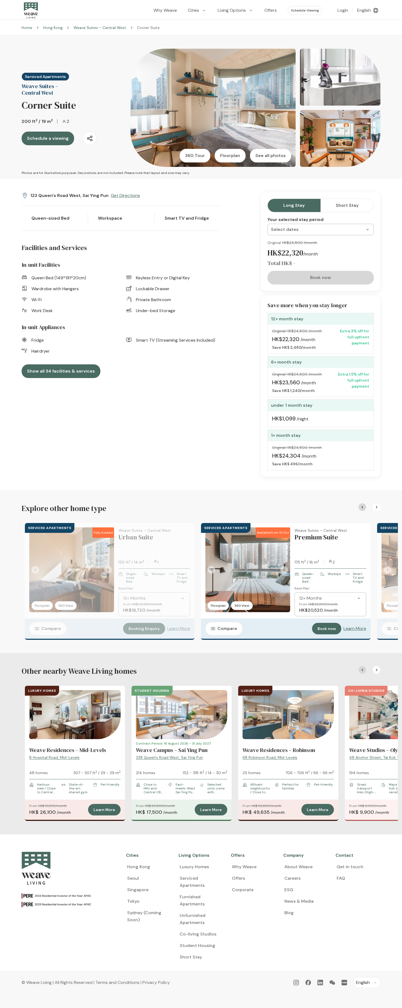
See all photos (270, 155)
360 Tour (195, 155)
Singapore (137, 890)
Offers (238, 878)
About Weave (298, 867)
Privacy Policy (156, 982)
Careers (292, 878)
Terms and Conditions (117, 982)
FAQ (341, 878)
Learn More (178, 628)
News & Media (299, 901)
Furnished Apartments (192, 900)
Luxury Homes (194, 867)
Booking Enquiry (144, 628)
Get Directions (125, 195)
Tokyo (133, 901)
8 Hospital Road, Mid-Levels (54, 757)
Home (27, 27)
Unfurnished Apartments (192, 919)
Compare (51, 628)
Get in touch (350, 867)
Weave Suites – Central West (100, 27)
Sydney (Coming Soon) (144, 916)
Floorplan (230, 155)
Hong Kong (53, 27)
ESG (288, 890)
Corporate (243, 890)
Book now (326, 628)
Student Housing (197, 945)
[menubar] (235, 10)
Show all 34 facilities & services (61, 371)
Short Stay (347, 205)
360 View (65, 605)
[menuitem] (197, 10)
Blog (289, 913)
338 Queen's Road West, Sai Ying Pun (169, 757)
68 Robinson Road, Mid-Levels (270, 757)
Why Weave (244, 867)
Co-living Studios (198, 934)
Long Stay (294, 205)
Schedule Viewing (305, 10)
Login (342, 10)
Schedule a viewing (48, 138)
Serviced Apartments (192, 881)
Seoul (133, 878)
